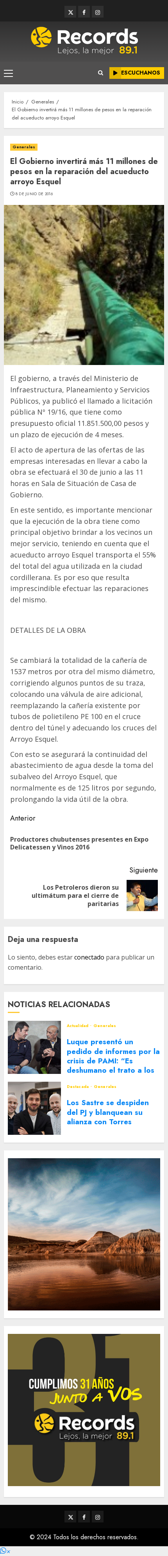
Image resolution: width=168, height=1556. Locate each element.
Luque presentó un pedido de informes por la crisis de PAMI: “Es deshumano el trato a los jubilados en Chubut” (113, 1060)
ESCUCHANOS (140, 73)
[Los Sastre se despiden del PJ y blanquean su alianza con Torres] (34, 1108)
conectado (89, 957)
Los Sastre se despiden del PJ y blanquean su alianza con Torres (108, 1112)
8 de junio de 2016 (34, 194)
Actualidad (78, 1026)
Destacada (78, 1087)
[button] (5, 1551)
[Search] (100, 73)
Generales (24, 147)
